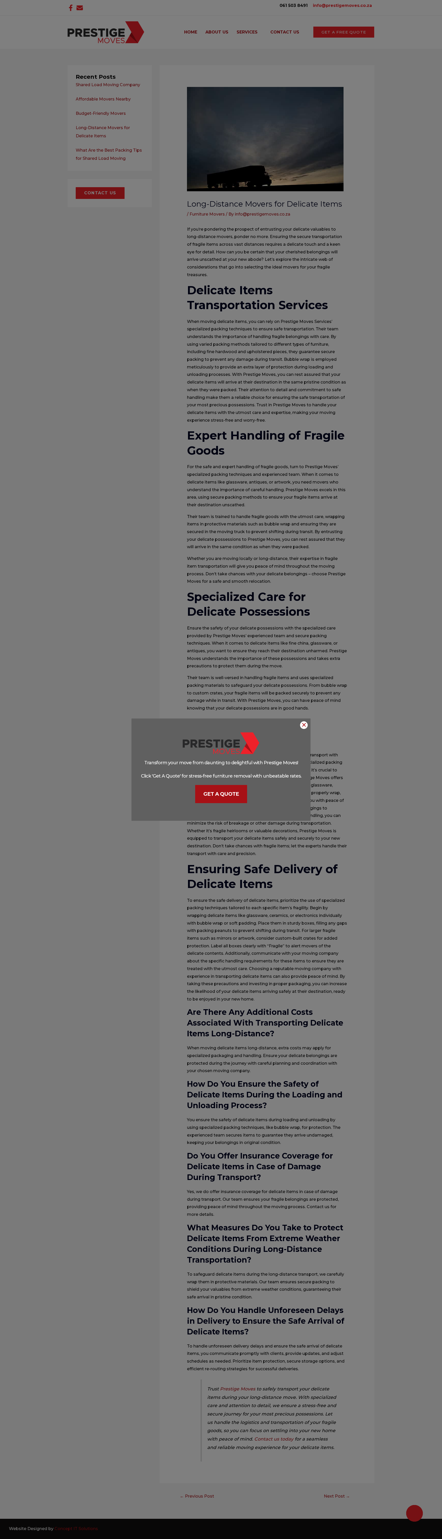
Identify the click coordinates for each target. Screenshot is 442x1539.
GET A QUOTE (221, 794)
